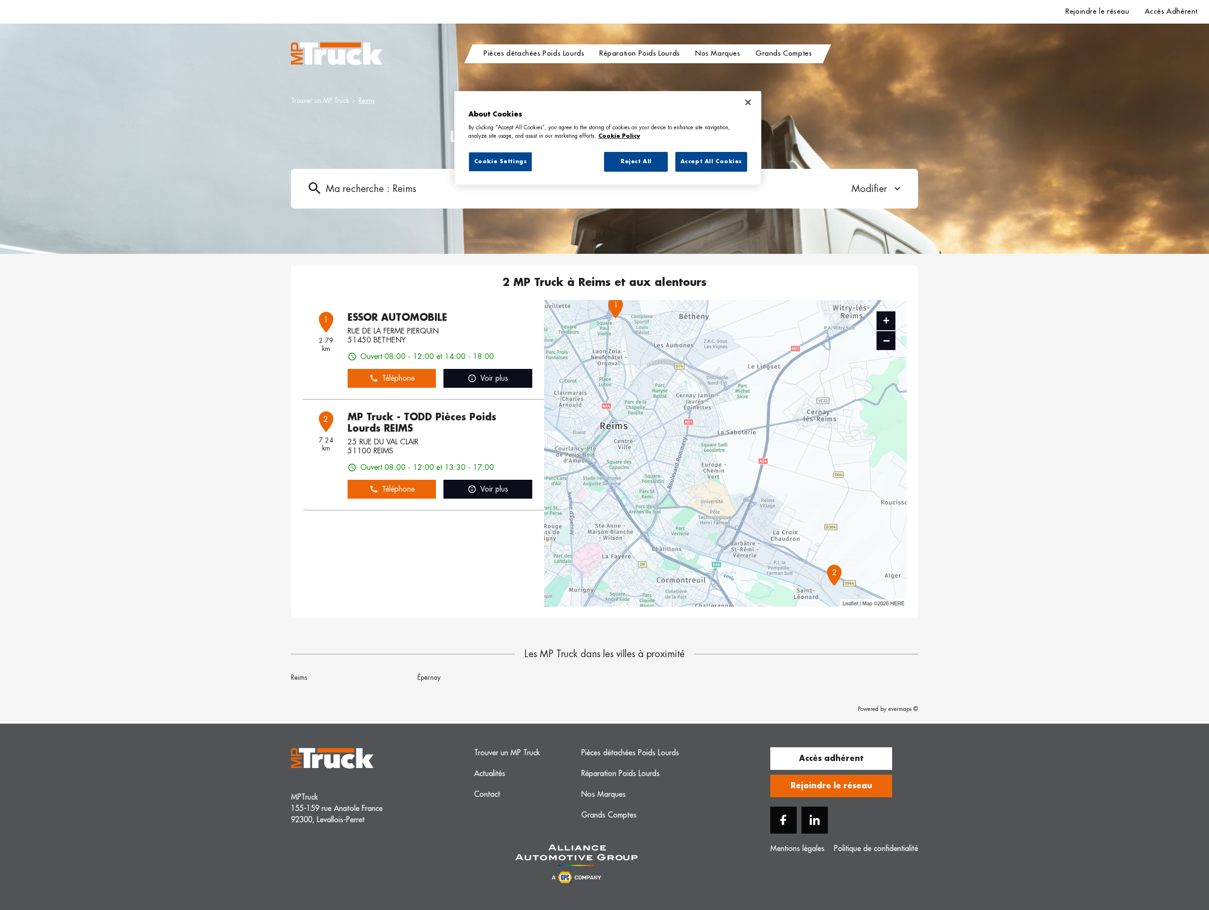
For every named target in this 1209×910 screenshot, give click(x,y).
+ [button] (886, 320)
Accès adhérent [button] (831, 758)
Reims (299, 677)
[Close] (748, 102)
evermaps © (903, 709)
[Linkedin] (814, 820)
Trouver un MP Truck (320, 100)
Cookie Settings (500, 161)
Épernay (429, 677)
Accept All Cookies (711, 161)
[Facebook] (783, 820)
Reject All (636, 161)
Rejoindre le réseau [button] (831, 786)
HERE (897, 603)
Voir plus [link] (494, 378)
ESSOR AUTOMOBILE (397, 317)
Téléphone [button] (398, 378)
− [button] (886, 340)
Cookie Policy (619, 136)
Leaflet (850, 603)
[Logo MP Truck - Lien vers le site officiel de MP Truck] (337, 53)
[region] (607, 138)
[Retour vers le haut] (1173, 855)
